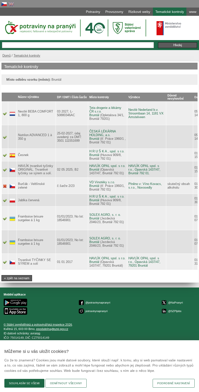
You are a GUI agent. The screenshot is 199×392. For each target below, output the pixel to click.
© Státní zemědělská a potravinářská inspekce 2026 (38, 324)
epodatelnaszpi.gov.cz (52, 329)
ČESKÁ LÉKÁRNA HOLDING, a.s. (102, 133)
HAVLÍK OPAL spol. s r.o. (107, 166)
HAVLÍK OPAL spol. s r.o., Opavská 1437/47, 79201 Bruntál (144, 261)
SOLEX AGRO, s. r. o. (105, 215)
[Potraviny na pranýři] (39, 27)
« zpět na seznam (16, 278)
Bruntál (94, 115)
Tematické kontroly (27, 55)
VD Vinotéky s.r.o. (102, 182)
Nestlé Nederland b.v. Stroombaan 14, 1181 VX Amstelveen (146, 113)
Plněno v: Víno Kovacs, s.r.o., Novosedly (145, 185)
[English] (11, 4)
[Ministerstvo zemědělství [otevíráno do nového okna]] (169, 28)
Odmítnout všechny (66, 383)
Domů (6, 55)
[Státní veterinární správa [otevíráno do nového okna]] (127, 28)
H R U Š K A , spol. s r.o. (106, 151)
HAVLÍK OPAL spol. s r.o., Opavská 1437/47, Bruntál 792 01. (144, 169)
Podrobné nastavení (173, 383)
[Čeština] (4, 4)
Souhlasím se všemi (24, 383)
